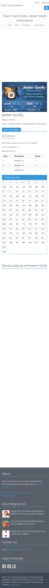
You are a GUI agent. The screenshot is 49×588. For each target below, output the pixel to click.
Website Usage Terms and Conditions (17, 492)
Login (37, 2)
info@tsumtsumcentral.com (18, 549)
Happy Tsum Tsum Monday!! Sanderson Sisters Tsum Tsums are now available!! (27, 512)
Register (45, 2)
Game (17, 25)
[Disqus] (24, 307)
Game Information (11, 129)
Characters (26, 25)
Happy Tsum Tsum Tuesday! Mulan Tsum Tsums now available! (28, 532)
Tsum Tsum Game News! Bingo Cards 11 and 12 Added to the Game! (28, 522)
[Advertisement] (24, 56)
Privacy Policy (7, 495)
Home (9, 25)
